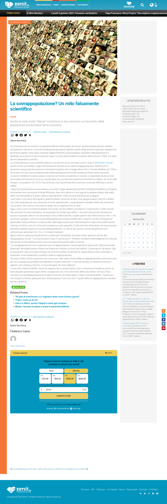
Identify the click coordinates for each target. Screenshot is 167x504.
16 (148, 238)
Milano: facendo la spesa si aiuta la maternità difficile (42, 306)
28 (138, 247)
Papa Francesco (43, 5)
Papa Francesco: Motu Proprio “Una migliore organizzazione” (118, 13)
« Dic (124, 253)
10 (152, 233)
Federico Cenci (40, 132)
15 (143, 238)
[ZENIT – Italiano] (20, 5)
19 (129, 243)
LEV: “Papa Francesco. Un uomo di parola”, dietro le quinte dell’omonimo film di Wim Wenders (138, 301)
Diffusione (100, 489)
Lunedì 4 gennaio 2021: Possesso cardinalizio (56, 13)
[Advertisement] (63, 445)
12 (129, 238)
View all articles (17, 346)
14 (138, 238)
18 (125, 243)
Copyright (143, 489)
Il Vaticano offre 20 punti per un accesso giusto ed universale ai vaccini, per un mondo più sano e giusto (138, 271)
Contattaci (153, 489)
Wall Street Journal (103, 162)
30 (148, 247)
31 (152, 247)
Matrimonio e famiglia (19, 22)
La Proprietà (112, 489)
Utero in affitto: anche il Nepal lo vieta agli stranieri (41, 303)
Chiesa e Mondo (68, 5)
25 (125, 247)
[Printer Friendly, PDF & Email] (18, 287)
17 (152, 238)
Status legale (131, 489)
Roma (56, 5)
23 (148, 243)
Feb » (129, 253)
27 (134, 247)
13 (134, 238)
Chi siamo (85, 489)
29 (143, 247)
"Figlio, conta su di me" (26, 300)
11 (125, 238)
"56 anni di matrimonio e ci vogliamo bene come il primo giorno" (47, 296)
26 (129, 247)
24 (152, 243)
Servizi (121, 489)
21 (138, 243)
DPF (93, 489)
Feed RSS (139, 263)
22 (143, 243)
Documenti (83, 5)
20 (134, 243)
